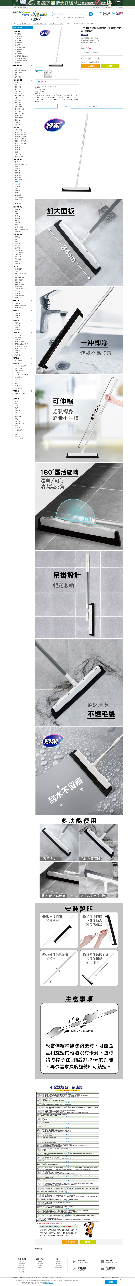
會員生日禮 (40, 1263)
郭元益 (16, 419)
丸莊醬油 (17, 410)
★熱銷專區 (16, 31)
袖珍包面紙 (18, 177)
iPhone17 (54, 17)
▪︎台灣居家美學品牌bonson (22, 58)
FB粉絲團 (119, 7)
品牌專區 (16, 399)
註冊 (109, 13)
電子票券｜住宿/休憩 (20, 136)
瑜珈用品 (17, 317)
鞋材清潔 (17, 186)
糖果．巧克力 (18, 91)
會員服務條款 (21, 1268)
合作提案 (40, 1268)
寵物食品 (17, 325)
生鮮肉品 (17, 120)
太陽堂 (16, 412)
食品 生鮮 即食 (17, 80)
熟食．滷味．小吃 (19, 111)
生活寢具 (17, 218)
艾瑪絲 (16, 405)
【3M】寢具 (18, 254)
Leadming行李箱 (19, 423)
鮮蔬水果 (17, 124)
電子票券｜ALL (19, 156)
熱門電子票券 (18, 130)
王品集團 (17, 147)
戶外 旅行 (16, 266)
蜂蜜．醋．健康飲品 (20, 70)
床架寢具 (17, 237)
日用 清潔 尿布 (38, 23)
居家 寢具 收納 (17, 234)
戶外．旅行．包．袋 (20, 273)
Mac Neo (63, 17)
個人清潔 (17, 168)
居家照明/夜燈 (18, 250)
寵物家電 (17, 327)
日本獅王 (17, 386)
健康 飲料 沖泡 (17, 65)
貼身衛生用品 (18, 199)
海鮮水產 (17, 122)
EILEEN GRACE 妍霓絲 (21, 375)
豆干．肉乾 (18, 104)
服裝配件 (17, 261)
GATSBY (17, 372)
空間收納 (17, 222)
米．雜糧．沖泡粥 (19, 109)
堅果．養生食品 (19, 93)
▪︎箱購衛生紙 (18, 51)
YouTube (112, 7)
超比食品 (17, 425)
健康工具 (16, 300)
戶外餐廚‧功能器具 (20, 284)
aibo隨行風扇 (18, 430)
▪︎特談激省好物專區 (20, 47)
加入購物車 (91, 66)
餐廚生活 (17, 213)
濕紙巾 (16, 166)
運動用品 (16, 310)
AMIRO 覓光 (18, 388)
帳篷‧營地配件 (19, 280)
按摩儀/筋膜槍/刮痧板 (20, 305)
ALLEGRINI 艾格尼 (20, 393)
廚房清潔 (17, 170)
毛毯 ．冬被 (18, 335)
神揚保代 (25, 7)
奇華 (16, 414)
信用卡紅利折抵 (86, 52)
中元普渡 (73, 17)
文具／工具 (18, 259)
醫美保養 (16, 358)
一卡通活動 (18, 38)
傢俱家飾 (17, 245)
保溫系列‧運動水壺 (20, 289)
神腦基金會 (22, 1263)
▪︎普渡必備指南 (18, 36)
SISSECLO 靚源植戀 (20, 366)
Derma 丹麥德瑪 (19, 370)
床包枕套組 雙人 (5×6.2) (21, 348)
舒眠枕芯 (17, 352)
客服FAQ (58, 1263)
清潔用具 (52, 23)
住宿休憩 (17, 149)
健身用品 (17, 315)
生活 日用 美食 (22, 23)
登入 (104, 13)
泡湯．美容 (18, 154)
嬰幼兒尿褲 (18, 195)
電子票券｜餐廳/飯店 (20, 138)
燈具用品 (17, 282)
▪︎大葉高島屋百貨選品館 (21, 60)
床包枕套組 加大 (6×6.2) (21, 346)
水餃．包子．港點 (19, 113)
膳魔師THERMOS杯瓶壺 (21, 229)
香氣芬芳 (17, 241)
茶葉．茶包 (18, 77)
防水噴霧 (17, 184)
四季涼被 (17, 350)
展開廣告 (119, 1)
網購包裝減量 (58, 1268)
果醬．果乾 (18, 87)
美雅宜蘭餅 (18, 416)
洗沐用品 (17, 193)
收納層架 (17, 248)
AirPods (68, 17)
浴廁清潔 (17, 173)
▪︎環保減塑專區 (18, 49)
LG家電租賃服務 (80, 17)
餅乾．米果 (18, 84)
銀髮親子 (17, 225)
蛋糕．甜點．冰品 (19, 95)
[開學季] (67, 3)
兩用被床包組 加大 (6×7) (21, 341)
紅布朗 (16, 432)
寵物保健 (17, 329)
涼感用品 (17, 297)
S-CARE (97, 7)
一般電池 (17, 243)
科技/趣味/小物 (19, 252)
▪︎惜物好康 (17, 62)
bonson (17, 401)
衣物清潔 (17, 188)
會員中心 (105, 15)
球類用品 (17, 313)
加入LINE (104, 7)
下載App (15, 7)
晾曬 (16, 239)
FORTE (17, 396)
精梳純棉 (17, 339)
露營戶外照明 (18, 286)
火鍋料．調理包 (19, 115)
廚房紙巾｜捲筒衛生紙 (21, 164)
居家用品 (17, 209)
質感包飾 (17, 263)
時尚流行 (17, 220)
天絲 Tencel (18, 337)
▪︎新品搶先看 (18, 34)
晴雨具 (16, 275)
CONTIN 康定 (18, 368)
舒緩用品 (17, 303)
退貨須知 (58, 1261)
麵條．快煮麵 (18, 106)
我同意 (110, 1282)
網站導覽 (21, 1272)
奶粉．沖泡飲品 (19, 72)
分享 (38, 82)
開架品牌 (16, 363)
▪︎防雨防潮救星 (18, 54)
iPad (58, 17)
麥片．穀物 (18, 89)
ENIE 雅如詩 (18, 377)
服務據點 (20, 7)
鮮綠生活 (17, 421)
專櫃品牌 (16, 391)
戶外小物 (17, 291)
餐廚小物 (17, 231)
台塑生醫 (17, 379)
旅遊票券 (17, 152)
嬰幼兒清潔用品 (19, 197)
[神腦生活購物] (29, 15)
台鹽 (16, 381)
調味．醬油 (18, 100)
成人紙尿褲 (18, 204)
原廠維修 (58, 1266)
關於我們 (21, 1266)
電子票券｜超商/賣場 (20, 134)
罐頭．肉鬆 (18, 102)
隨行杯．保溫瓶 (19, 227)
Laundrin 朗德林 (19, 439)
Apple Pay (96, 52)
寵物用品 (17, 216)
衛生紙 (16, 162)
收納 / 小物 (18, 257)
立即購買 (110, 66)
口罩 (16, 201)
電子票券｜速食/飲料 (20, 132)
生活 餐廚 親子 (17, 207)
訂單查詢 (40, 1266)
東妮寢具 (16, 332)
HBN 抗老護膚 (18, 360)
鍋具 (16, 211)
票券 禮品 (16, 127)
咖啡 (16, 74)
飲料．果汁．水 (19, 68)
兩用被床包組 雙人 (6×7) (21, 344)
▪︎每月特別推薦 (18, 42)
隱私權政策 (22, 1270)
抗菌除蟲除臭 (18, 179)
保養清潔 (17, 190)
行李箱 (16, 271)
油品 (16, 98)
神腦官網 (21, 1261)
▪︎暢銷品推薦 (18, 40)
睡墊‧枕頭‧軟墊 (19, 277)
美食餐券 (17, 145)
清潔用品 (17, 323)
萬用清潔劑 (18, 175)
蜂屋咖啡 (17, 436)
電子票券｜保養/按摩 (20, 143)
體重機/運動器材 (19, 307)
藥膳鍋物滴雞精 (19, 118)
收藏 (45, 82)
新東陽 (16, 403)
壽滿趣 (16, 434)
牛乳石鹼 (17, 383)
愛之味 (16, 408)
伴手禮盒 (17, 82)
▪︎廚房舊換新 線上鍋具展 (21, 56)
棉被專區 (17, 355)
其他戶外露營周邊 (19, 295)
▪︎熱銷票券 (17, 45)
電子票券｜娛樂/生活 (20, 141)
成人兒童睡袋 (18, 269)
